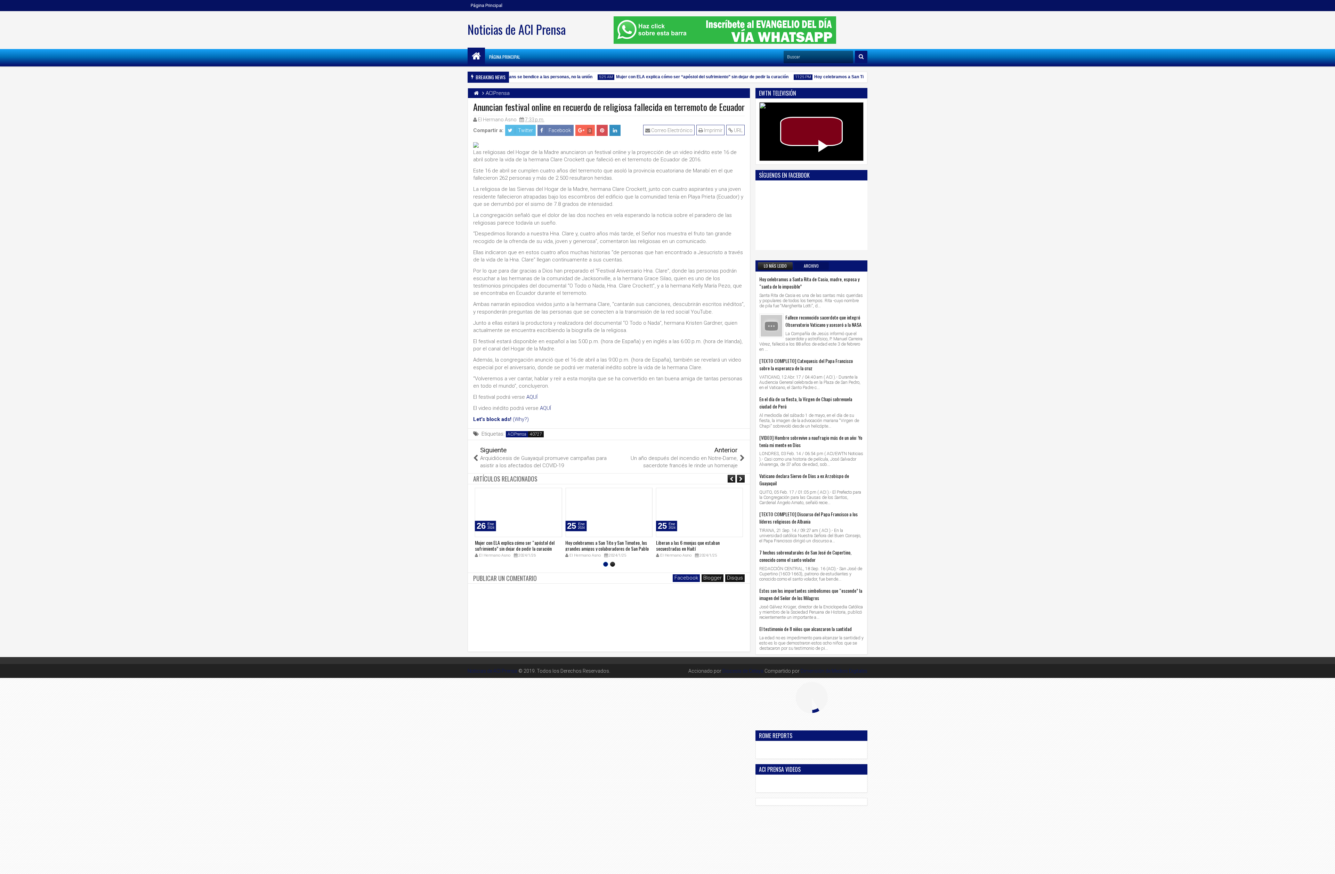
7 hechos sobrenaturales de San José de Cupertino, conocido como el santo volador (805, 556)
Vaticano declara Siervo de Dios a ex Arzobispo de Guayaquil (804, 479)
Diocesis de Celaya (742, 671)
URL (738, 130)
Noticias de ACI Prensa (517, 29)
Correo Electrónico (671, 130)
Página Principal (486, 5)
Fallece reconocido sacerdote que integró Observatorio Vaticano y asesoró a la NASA (823, 321)
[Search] (861, 57)
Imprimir (712, 130)
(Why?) (521, 419)
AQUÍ (531, 397)
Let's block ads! (492, 419)
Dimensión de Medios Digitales (834, 671)
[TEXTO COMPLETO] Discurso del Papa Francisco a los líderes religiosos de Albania (808, 517)
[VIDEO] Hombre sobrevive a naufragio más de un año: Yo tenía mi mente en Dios (810, 441)
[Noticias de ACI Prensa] (476, 56)
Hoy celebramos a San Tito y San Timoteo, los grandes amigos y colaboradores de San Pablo (607, 545)
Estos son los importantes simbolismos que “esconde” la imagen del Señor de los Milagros (810, 594)
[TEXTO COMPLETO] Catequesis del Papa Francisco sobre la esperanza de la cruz (806, 364)
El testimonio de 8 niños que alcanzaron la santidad (805, 628)
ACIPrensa (517, 434)
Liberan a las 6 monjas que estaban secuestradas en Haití (688, 545)
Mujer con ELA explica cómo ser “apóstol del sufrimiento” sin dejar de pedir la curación (685, 76)
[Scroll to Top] (1325, 864)
